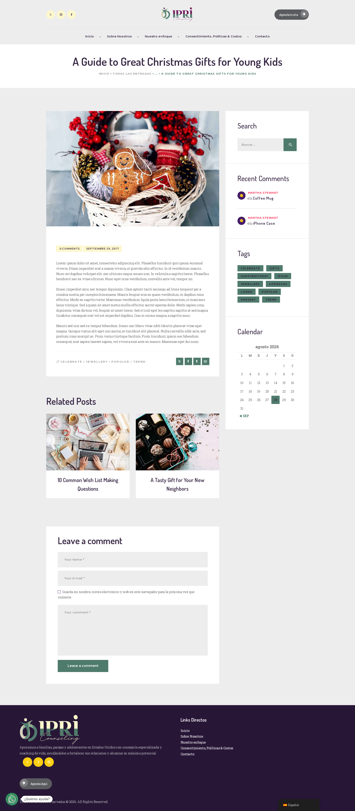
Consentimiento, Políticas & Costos (207, 748)
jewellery (97, 361)
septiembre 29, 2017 (102, 248)
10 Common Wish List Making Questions (88, 484)
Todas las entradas (132, 73)
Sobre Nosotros (192, 736)
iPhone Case (264, 223)
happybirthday (254, 276)
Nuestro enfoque (193, 742)
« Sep (245, 416)
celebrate (71, 361)
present (248, 299)
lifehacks (278, 284)
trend (139, 361)
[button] (12, 799)
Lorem (246, 291)
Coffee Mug (263, 198)
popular (120, 361)
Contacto (187, 754)
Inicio (104, 73)
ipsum (283, 276)
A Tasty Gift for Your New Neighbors (177, 484)
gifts (274, 268)
